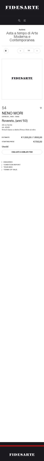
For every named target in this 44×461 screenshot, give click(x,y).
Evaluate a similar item (22, 152)
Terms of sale (10, 170)
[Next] (37, 50)
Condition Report (12, 165)
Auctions (22, 29)
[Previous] (20, 50)
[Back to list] (6, 50)
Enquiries (8, 162)
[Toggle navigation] (25, 20)
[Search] (19, 20)
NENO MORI (13, 114)
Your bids (8, 167)
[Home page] (22, 7)
